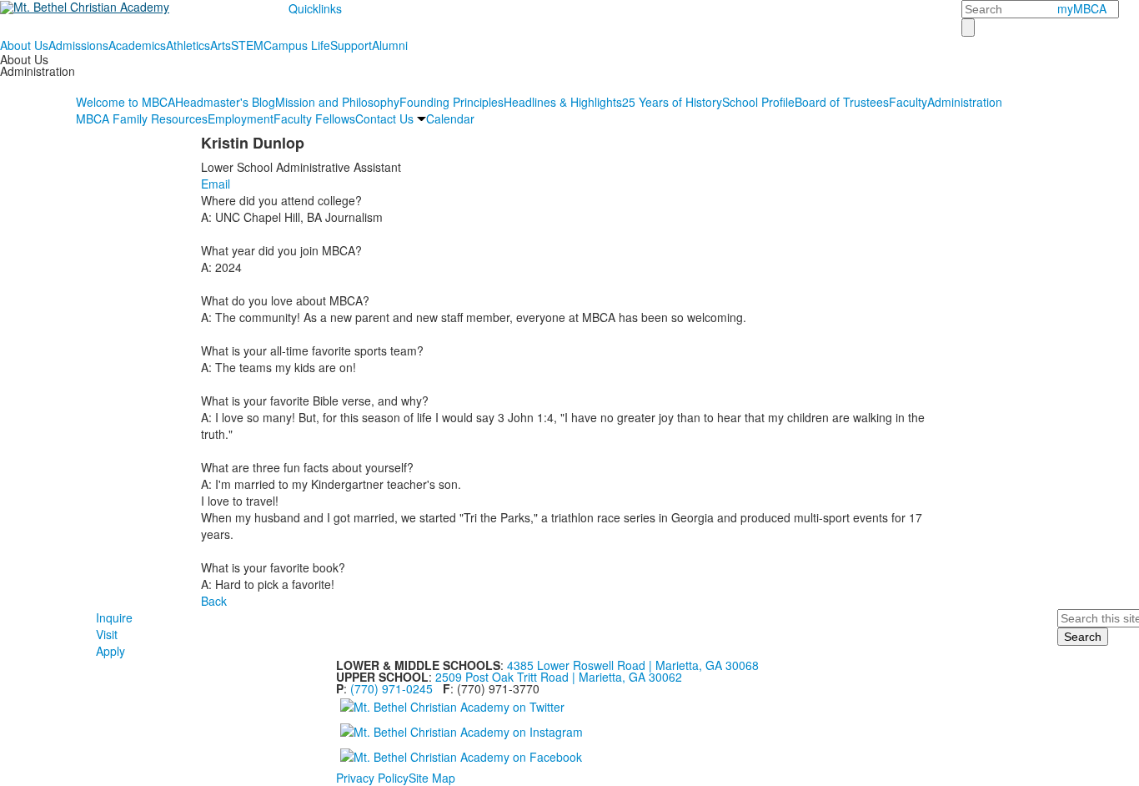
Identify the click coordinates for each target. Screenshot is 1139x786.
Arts (220, 45)
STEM (247, 45)
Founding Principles (451, 101)
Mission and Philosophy (337, 101)
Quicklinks (315, 8)
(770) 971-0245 (391, 688)
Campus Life (296, 45)
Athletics (188, 45)
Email (215, 183)
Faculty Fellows (314, 118)
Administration (964, 101)
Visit (107, 634)
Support (351, 45)
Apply (110, 650)
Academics (137, 45)
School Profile (758, 101)
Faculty (908, 101)
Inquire (114, 617)
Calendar (450, 118)
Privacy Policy (372, 777)
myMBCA (1081, 8)
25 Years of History (672, 101)
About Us (24, 45)
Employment (240, 118)
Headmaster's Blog (225, 101)
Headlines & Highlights (563, 101)
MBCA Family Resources (142, 118)
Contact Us (384, 118)
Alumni (390, 45)
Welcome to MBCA (125, 101)
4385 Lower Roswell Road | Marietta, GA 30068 (633, 665)
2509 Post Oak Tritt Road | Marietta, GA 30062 (558, 676)
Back (214, 600)
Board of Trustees (842, 101)
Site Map (432, 777)
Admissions (78, 45)
